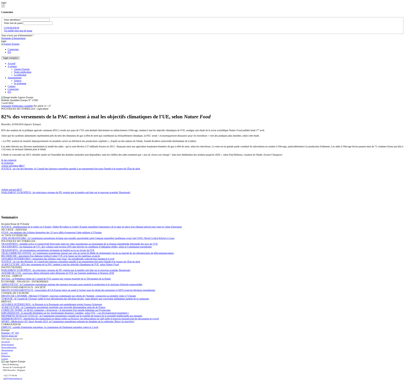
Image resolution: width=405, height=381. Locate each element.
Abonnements (7, 350)
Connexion (13, 49)
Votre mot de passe (13, 23)
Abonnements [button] (15, 77)
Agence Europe (22, 69)
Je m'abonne (20, 83)
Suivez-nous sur (9, 335)
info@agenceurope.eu (12, 378)
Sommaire (6, 106)
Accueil (11, 63)
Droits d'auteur (7, 344)
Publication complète (22, 106)
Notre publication (22, 72)
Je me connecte (8, 160)
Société (4, 353)
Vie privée (5, 341)
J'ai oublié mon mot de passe (18, 30)
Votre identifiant (12, 19)
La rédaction (20, 75)
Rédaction (5, 356)
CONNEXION (11, 27)
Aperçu (17, 80)
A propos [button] (12, 66)
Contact (11, 86)
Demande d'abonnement (13, 38)
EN (9, 52)
